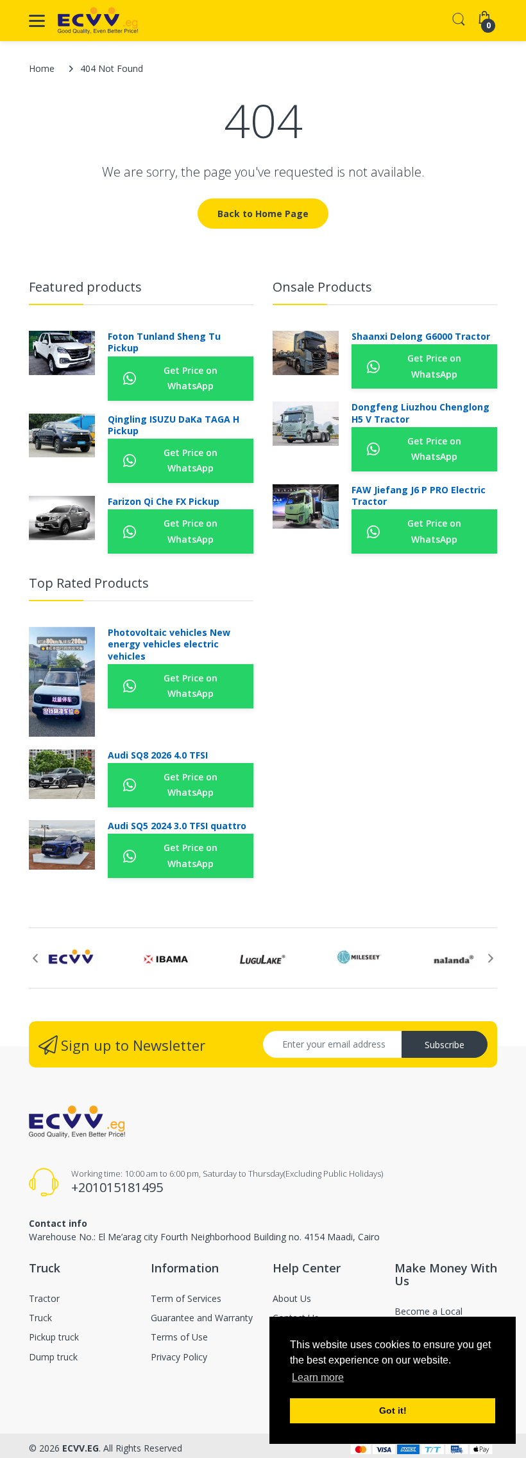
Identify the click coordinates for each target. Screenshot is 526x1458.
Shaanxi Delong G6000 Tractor (421, 336)
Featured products (85, 286)
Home (42, 68)
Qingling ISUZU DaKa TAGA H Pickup (173, 425)
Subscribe (444, 1045)
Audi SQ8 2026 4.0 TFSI (158, 755)
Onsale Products (322, 286)
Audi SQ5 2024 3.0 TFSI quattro (177, 826)
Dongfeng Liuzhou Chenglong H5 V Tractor (420, 413)
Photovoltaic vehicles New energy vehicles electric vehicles (169, 644)
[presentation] (35, 958)
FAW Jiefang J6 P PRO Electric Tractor (419, 495)
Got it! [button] (393, 1410)
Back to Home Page (263, 213)
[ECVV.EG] (98, 20)
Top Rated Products (89, 583)
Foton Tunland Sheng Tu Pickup (164, 342)
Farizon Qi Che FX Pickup (163, 501)
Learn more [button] (318, 1377)
